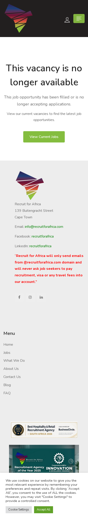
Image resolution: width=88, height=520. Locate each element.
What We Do (14, 360)
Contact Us (12, 376)
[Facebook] (19, 297)
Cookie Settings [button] (18, 510)
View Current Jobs (44, 136)
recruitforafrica (40, 246)
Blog (7, 384)
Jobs (6, 352)
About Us (11, 368)
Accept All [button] (43, 510)
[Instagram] (30, 297)
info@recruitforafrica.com (44, 226)
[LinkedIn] (41, 297)
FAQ (7, 393)
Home (8, 344)
